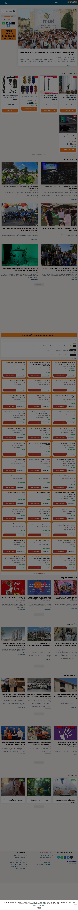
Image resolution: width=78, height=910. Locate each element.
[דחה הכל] (75, 905)
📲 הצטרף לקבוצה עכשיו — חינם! (39, 465)
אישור (39, 907)
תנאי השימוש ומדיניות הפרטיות (39, 905)
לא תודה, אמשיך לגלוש (39, 468)
